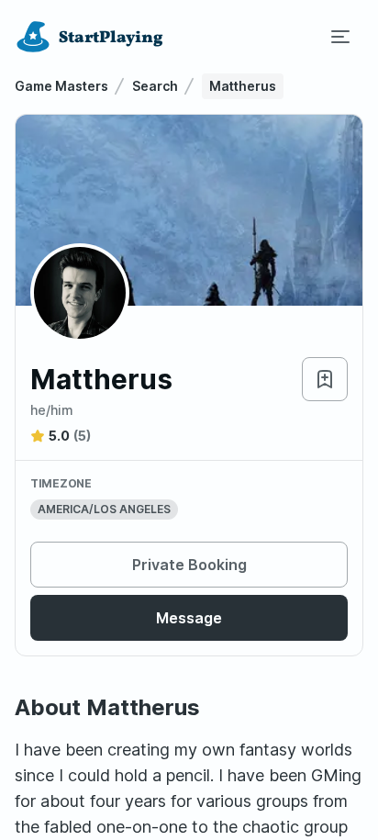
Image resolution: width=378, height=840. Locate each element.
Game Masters (61, 86)
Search (155, 86)
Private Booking (189, 564)
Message (189, 618)
